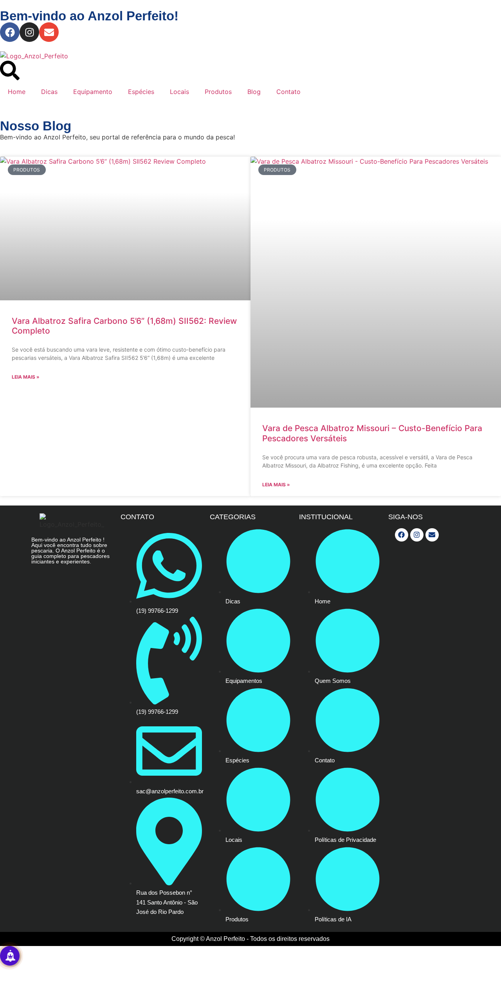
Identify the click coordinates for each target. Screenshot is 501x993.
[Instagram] (29, 32)
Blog (254, 92)
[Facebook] (10, 32)
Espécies (141, 92)
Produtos (218, 92)
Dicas (49, 92)
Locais (179, 92)
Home (16, 92)
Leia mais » (26, 377)
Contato (288, 92)
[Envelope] (49, 32)
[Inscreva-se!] (10, 956)
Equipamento (92, 92)
